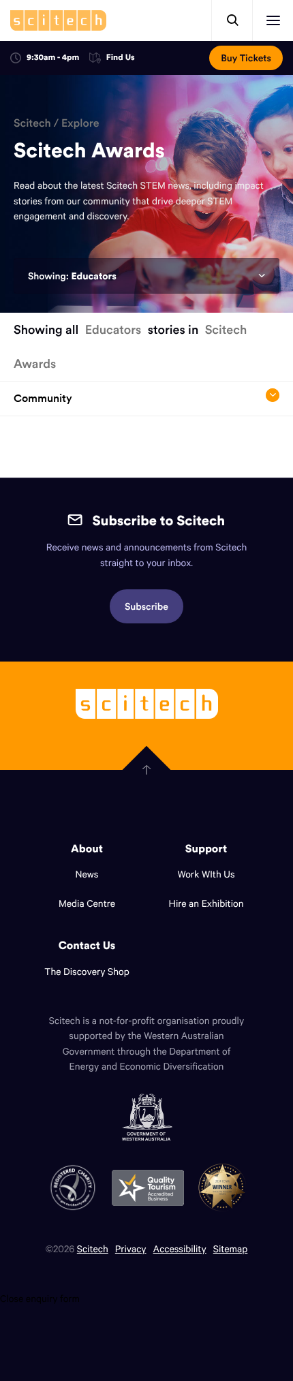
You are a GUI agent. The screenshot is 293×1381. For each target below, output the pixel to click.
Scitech (32, 123)
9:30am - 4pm (53, 57)
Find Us (120, 58)
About (87, 849)
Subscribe (146, 606)
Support (206, 849)
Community (43, 398)
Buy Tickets (246, 58)
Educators (93, 276)
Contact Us (87, 945)
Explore (80, 123)
